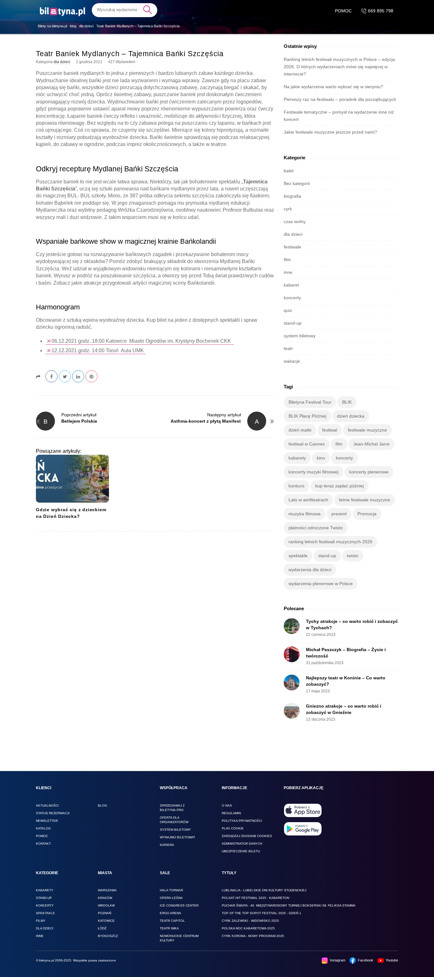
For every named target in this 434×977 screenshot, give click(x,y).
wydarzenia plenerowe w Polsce (320, 583)
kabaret (291, 284)
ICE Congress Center (179, 905)
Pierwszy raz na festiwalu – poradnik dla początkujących (340, 99)
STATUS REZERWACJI (53, 813)
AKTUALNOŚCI (47, 805)
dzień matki (299, 429)
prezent (339, 513)
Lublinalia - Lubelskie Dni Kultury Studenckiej (264, 890)
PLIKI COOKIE (233, 828)
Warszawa (107, 890)
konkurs (296, 485)
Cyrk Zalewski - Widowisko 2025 (250, 920)
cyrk (288, 208)
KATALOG (43, 828)
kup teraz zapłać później (339, 485)
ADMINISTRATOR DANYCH (242, 843)
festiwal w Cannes (306, 443)
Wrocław (106, 905)
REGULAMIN (231, 813)
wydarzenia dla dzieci (309, 569)
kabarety (297, 457)
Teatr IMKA (169, 928)
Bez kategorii (297, 183)
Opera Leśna (171, 898)
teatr (288, 348)
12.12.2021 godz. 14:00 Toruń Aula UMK (97, 350)
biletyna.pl (46, 960)
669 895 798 (380, 10)
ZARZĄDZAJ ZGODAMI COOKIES (247, 836)
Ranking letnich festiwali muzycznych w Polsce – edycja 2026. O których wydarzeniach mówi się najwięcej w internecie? (339, 66)
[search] (124, 10)
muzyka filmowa (304, 513)
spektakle (298, 555)
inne (288, 272)
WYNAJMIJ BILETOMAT (177, 837)
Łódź (102, 928)
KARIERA (167, 845)
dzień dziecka (350, 416)
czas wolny (295, 221)
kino (321, 457)
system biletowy (299, 335)
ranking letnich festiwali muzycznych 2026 (330, 541)
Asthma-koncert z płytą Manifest (206, 421)
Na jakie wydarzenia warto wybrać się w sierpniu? (333, 86)
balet (289, 170)
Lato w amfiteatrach (308, 499)
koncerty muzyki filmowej (313, 471)
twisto (352, 555)
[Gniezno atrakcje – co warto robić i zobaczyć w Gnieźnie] (292, 711)
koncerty (292, 297)
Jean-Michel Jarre (371, 443)
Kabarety (44, 890)
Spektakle (45, 913)
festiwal (329, 429)
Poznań (104, 913)
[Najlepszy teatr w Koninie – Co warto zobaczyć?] (292, 682)
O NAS (227, 805)
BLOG (102, 805)
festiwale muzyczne (367, 429)
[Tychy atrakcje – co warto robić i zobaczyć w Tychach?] (292, 626)
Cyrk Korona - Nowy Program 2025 (253, 936)
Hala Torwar (171, 890)
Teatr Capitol (172, 920)
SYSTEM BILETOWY (175, 829)
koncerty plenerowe (369, 471)
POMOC (343, 10)
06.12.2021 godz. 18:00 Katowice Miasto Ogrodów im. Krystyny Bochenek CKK (141, 341)
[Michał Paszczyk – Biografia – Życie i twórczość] (292, 654)
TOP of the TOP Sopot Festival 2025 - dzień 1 (261, 913)
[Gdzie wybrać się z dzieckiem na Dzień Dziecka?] (72, 479)
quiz (288, 310)
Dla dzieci (44, 928)
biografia (292, 196)
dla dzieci (62, 62)
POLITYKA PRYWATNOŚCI (242, 820)
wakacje (292, 361)
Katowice (106, 920)
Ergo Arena (170, 913)
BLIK (347, 402)
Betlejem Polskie (79, 421)
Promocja (366, 513)
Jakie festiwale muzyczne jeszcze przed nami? (330, 132)
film (287, 259)
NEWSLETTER (47, 820)
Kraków (105, 898)
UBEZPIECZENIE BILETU (241, 851)
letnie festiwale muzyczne (364, 499)
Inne (40, 936)
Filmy (40, 920)
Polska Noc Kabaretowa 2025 (248, 928)
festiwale (292, 246)
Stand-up (44, 898)
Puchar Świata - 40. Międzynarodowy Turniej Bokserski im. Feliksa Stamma (289, 905)
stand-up (293, 323)
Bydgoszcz (108, 936)
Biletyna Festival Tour (309, 402)
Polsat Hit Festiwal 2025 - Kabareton (255, 898)
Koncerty (45, 905)
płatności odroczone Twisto (315, 527)
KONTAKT (43, 843)
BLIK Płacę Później (307, 416)
